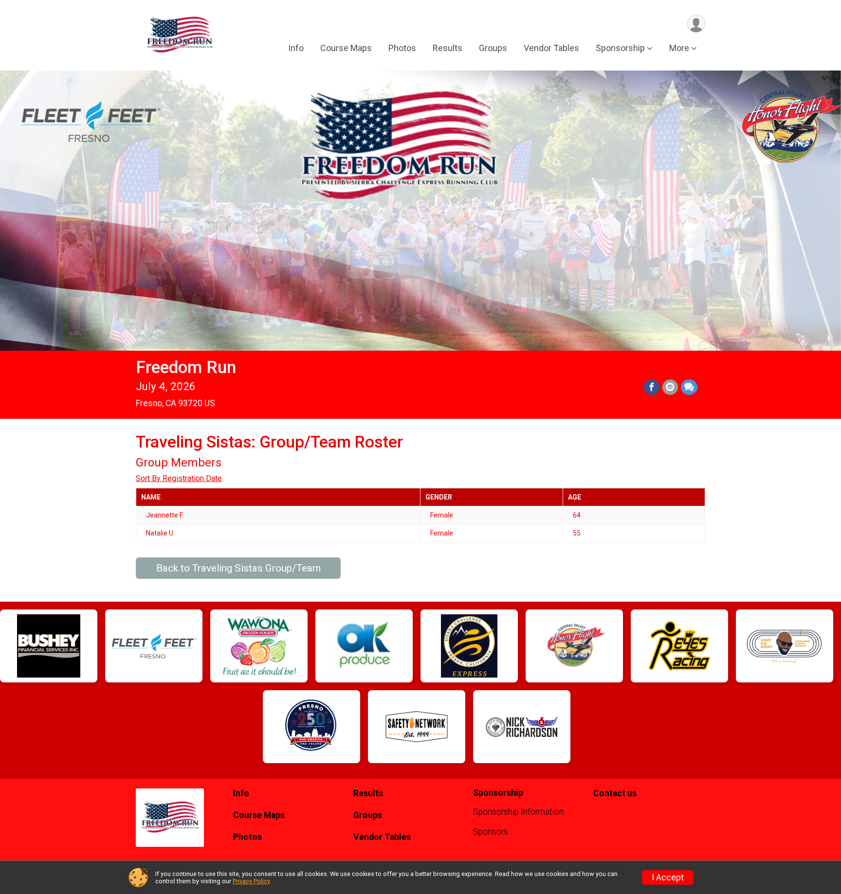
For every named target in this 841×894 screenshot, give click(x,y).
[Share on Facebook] (651, 387)
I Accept (668, 877)
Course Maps (346, 48)
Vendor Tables (551, 48)
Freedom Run (186, 367)
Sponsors (490, 832)
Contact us (615, 793)
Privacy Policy (251, 881)
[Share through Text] (689, 387)
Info (296, 48)
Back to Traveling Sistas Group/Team (238, 568)
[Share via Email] (670, 387)
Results (447, 48)
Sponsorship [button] (620, 48)
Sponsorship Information (518, 812)
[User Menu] (696, 24)
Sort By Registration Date (179, 478)
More (679, 48)
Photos (402, 48)
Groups (493, 48)
